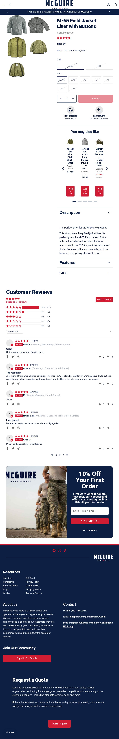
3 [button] (60, 455)
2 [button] (56, 455)
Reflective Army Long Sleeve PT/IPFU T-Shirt (85, 159)
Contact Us (8, 582)
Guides (6, 593)
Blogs (6, 589)
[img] (22, 341)
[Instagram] (59, 550)
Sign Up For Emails (27, 658)
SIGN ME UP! (90, 521)
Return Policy (32, 585)
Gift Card (30, 578)
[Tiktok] (65, 550)
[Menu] (3, 4)
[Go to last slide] (63, 169)
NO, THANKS (89, 531)
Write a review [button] (104, 299)
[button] (63, 38)
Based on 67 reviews (16, 302)
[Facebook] (54, 550)
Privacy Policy (32, 582)
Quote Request (59, 723)
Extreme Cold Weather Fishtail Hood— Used (99, 157)
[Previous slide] (7, 11)
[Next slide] (109, 11)
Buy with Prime (10, 585)
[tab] (74, 201)
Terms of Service (34, 593)
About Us (7, 578)
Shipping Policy (33, 589)
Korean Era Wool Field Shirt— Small (70, 156)
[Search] (10, 4)
